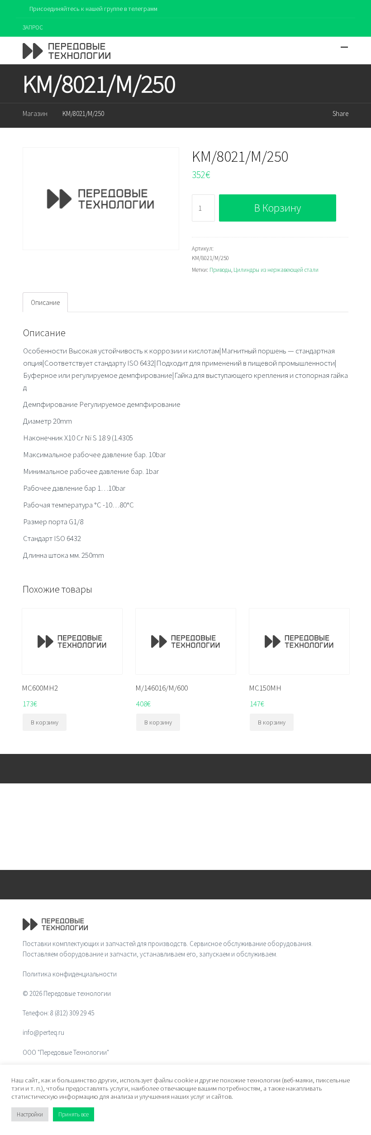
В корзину (277, 208)
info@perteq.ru (43, 1032)
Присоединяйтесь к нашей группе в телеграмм (93, 9)
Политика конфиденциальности (70, 974)
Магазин (35, 113)
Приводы (220, 270)
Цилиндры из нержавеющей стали (276, 270)
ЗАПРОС (33, 27)
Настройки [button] (30, 1114)
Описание (45, 302)
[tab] (45, 302)
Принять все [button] (73, 1114)
